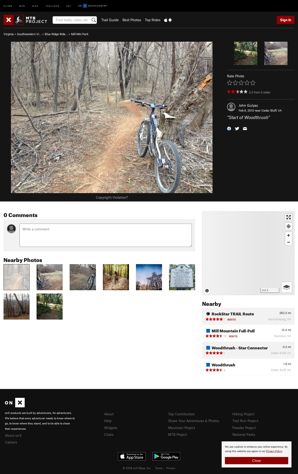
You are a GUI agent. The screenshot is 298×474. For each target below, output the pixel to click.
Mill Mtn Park (79, 34)
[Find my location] (288, 226)
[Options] (286, 287)
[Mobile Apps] (168, 20)
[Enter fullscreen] (288, 217)
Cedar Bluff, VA (271, 110)
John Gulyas (248, 105)
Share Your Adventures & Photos (193, 421)
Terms (159, 468)
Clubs (108, 434)
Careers (11, 442)
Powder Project (244, 428)
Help (108, 421)
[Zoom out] (288, 242)
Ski (68, 5)
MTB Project (177, 434)
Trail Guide (110, 20)
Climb (7, 5)
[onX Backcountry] (92, 6)
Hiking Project (243, 414)
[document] (256, 454)
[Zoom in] (288, 235)
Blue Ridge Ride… (56, 34)
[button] (229, 128)
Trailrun (52, 5)
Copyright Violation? (112, 197)
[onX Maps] (15, 406)
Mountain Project (181, 428)
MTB (22, 5)
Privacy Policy (274, 451)
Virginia (8, 34)
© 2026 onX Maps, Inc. (137, 468)
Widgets (110, 428)
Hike (35, 5)
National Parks (243, 434)
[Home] (27, 20)
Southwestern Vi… (29, 34)
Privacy (170, 468)
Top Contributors (181, 414)
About (109, 414)
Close (256, 460)
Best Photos (131, 20)
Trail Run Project (245, 421)
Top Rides (152, 20)
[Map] (248, 253)
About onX (13, 435)
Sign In (285, 20)
